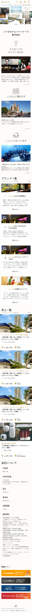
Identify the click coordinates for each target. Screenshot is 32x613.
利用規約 (12, 610)
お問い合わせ (22, 610)
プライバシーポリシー (5, 610)
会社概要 (17, 610)
